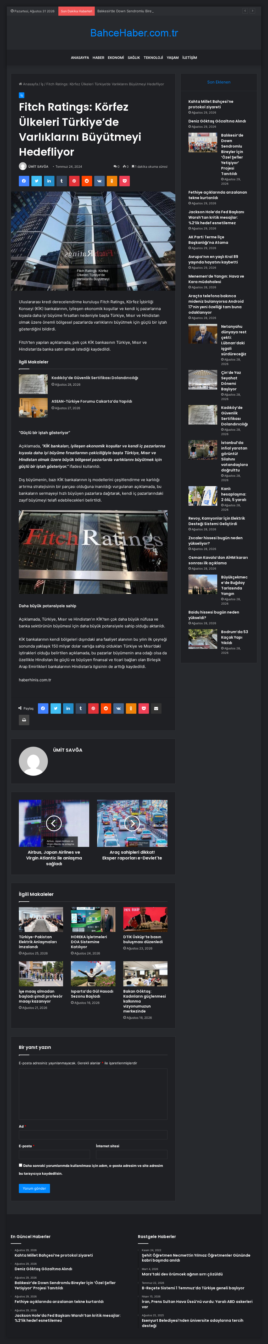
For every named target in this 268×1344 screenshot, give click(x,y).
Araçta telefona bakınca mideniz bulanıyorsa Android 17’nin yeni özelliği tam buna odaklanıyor (216, 304)
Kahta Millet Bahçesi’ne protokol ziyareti (210, 104)
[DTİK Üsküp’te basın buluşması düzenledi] (145, 919)
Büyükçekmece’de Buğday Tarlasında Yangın (234, 585)
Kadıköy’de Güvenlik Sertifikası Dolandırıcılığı (95, 377)
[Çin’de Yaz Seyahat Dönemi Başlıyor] (202, 380)
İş (42, 84)
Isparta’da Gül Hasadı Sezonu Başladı (92, 994)
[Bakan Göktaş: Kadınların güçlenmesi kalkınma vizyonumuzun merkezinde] (145, 973)
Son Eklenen (219, 82)
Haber (98, 57)
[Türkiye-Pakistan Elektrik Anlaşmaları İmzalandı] (41, 919)
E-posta (27, 1146)
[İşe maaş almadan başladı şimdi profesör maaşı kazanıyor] (41, 973)
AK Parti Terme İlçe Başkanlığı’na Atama (208, 239)
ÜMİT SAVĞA (38, 166)
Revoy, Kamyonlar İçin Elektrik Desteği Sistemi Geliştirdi (216, 521)
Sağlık (134, 57)
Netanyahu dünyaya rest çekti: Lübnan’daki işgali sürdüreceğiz (234, 340)
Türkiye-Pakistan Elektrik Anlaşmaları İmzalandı (38, 941)
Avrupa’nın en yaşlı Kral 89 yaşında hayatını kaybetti (213, 259)
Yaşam (173, 57)
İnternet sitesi (107, 1146)
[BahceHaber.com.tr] (134, 32)
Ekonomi (116, 57)
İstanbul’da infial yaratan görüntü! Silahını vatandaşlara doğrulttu (234, 456)
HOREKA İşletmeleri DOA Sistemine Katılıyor (89, 941)
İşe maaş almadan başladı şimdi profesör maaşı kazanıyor (41, 996)
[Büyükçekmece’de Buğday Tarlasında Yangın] (202, 584)
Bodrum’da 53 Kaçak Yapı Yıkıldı (234, 637)
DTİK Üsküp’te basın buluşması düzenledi (143, 939)
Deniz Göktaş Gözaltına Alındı (217, 121)
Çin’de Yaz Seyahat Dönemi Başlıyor (231, 381)
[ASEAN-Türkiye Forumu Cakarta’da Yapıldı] (33, 408)
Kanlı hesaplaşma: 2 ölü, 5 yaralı (233, 494)
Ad (22, 1126)
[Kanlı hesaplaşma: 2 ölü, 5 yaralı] (202, 496)
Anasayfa (80, 57)
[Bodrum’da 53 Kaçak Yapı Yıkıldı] (202, 639)
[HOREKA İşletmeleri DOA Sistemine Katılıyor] (93, 919)
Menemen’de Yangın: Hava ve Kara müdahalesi (216, 279)
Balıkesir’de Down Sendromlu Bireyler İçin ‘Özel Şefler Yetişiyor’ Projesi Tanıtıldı (161, 11)
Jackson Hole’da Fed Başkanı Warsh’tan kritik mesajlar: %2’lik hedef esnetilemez (216, 217)
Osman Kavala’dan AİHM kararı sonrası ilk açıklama (218, 560)
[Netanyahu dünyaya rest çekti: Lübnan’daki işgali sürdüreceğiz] (202, 334)
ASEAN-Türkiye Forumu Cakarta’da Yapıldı (92, 401)
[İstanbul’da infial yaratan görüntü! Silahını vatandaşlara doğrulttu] (202, 450)
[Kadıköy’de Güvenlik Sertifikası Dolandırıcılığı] (33, 384)
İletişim (189, 57)
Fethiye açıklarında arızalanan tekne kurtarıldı (217, 195)
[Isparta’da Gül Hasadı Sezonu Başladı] (93, 973)
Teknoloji (153, 57)
